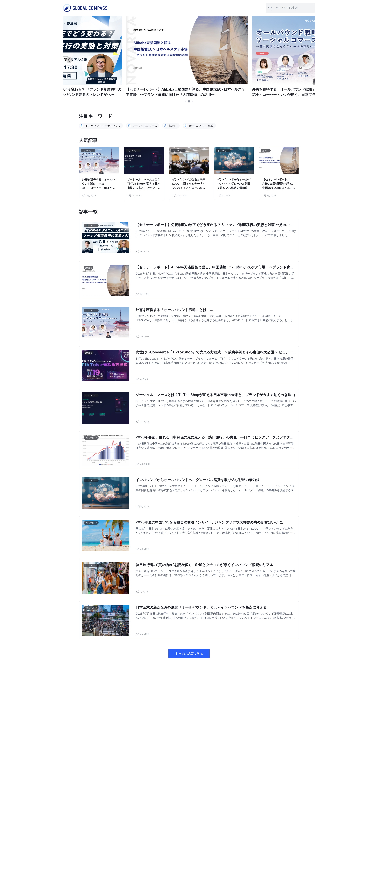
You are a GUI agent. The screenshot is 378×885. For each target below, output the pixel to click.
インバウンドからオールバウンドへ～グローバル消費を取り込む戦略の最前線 (233, 183)
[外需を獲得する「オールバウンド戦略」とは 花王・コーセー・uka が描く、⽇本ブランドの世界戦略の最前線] (313, 83)
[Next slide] (309, 60)
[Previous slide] (69, 60)
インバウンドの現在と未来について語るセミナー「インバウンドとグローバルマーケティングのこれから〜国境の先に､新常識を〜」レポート (188, 184)
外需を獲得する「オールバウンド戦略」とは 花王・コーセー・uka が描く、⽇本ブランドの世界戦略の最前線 (98, 184)
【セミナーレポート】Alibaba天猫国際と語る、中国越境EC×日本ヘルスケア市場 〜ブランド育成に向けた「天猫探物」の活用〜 (279, 184)
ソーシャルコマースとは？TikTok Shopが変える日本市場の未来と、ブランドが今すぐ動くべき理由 (143, 184)
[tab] (185, 101)
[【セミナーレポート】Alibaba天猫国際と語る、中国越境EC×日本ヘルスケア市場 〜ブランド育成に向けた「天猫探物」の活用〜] (187, 83)
